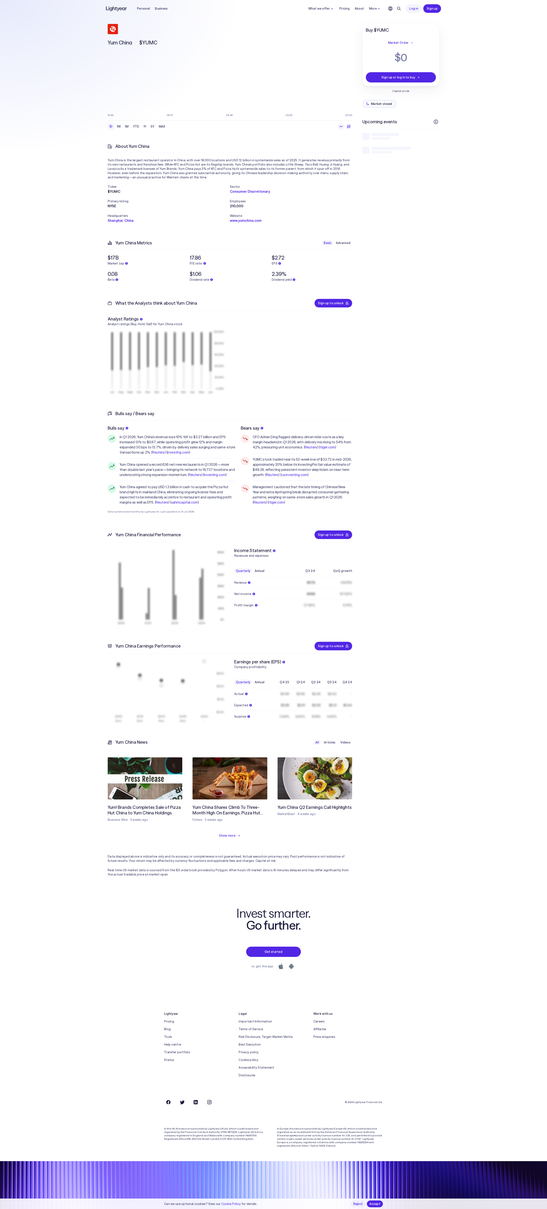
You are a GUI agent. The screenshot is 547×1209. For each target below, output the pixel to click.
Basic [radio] (327, 243)
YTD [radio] (136, 126)
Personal (143, 8)
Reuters (158, 452)
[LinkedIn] (195, 1102)
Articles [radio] (329, 742)
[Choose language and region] (390, 8)
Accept (374, 1204)
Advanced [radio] (343, 243)
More (373, 8)
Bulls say (116, 428)
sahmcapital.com (184, 502)
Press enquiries (324, 1037)
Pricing (344, 8)
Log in (413, 8)
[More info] (435, 121)
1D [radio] (111, 126)
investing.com (178, 452)
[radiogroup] (137, 126)
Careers (319, 1021)
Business (161, 8)
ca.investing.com (294, 475)
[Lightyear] (116, 8)
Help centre (172, 1044)
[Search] (399, 8)
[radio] (341, 126)
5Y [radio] (152, 126)
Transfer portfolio (177, 1052)
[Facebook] (168, 1102)
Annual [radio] (260, 571)
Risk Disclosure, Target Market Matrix (266, 1037)
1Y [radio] (145, 126)
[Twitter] (182, 1102)
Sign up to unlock (331, 303)
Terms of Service (251, 1029)
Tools (168, 1037)
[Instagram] (209, 1102)
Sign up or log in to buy (398, 77)
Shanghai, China (121, 220)
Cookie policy (248, 1060)
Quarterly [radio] (243, 571)
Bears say (250, 428)
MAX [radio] (162, 126)
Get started (273, 952)
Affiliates (319, 1029)
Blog (167, 1029)
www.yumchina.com (246, 220)
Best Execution (250, 1044)
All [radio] (317, 742)
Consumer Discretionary (250, 191)
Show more (227, 835)
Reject (358, 1204)
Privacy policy (249, 1052)
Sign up (432, 8)
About (359, 8)
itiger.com (327, 447)
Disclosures (247, 1075)
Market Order (398, 43)
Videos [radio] (345, 742)
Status (169, 1060)
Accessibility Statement (256, 1067)
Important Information (255, 1021)
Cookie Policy (231, 1204)
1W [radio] (119, 126)
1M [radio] (127, 126)
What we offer (319, 8)
